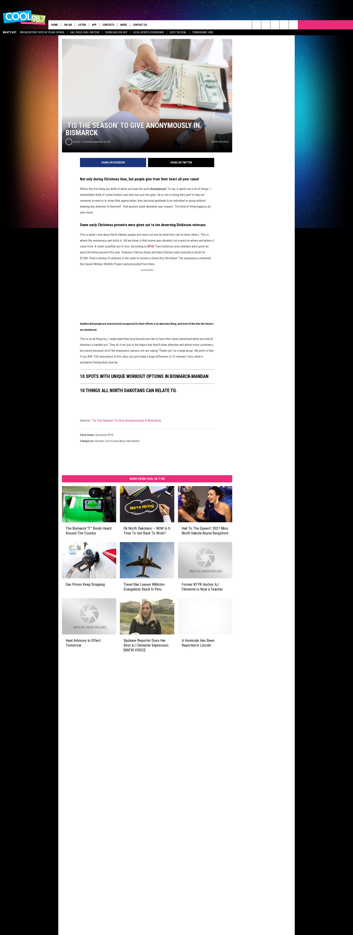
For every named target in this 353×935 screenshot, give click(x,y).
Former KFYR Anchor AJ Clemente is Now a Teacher (202, 586)
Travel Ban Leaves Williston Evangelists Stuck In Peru (144, 586)
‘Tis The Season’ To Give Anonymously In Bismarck (126, 420)
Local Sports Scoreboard (148, 32)
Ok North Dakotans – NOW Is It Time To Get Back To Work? (147, 530)
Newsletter (133, 441)
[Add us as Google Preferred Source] (265, 24)
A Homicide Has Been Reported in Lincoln (198, 642)
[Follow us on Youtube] (293, 24)
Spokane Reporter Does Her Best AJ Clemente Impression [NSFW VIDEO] (146, 645)
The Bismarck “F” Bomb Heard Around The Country (88, 530)
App (94, 24)
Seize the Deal (178, 32)
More (123, 24)
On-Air (68, 24)
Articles (99, 441)
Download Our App (116, 32)
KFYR (150, 246)
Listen (82, 24)
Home (54, 24)
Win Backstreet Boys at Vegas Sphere (42, 32)
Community (111, 441)
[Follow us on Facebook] (274, 24)
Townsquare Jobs (202, 32)
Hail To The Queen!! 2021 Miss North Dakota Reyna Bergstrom (205, 530)
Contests (108, 24)
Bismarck (100, 434)
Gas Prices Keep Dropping (85, 584)
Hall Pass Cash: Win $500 (84, 32)
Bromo (77, 141)
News (123, 441)
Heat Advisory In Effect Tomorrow (83, 642)
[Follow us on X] (284, 24)
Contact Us (140, 24)
